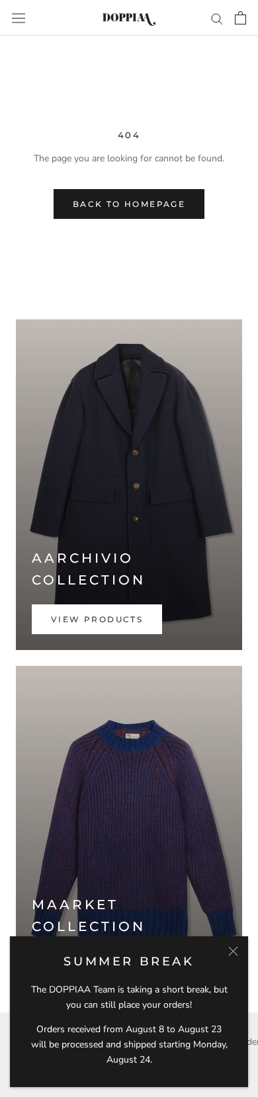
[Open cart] (240, 17)
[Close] (233, 951)
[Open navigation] (18, 17)
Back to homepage (129, 204)
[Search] (217, 18)
